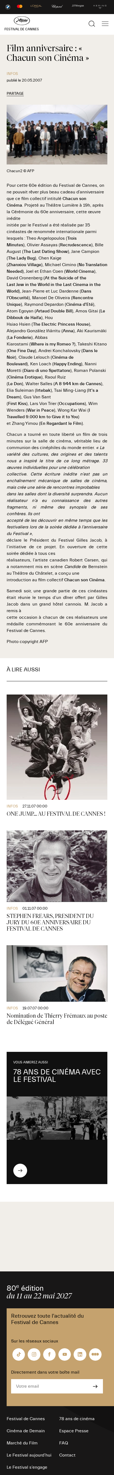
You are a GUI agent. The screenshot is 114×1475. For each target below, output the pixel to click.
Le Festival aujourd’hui (29, 1455)
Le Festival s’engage (27, 1467)
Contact (67, 1455)
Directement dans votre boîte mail (45, 1372)
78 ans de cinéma (77, 1418)
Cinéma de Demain (26, 1430)
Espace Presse (74, 1430)
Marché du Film (22, 1443)
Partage (15, 93)
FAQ (63, 1443)
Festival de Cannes (26, 1418)
